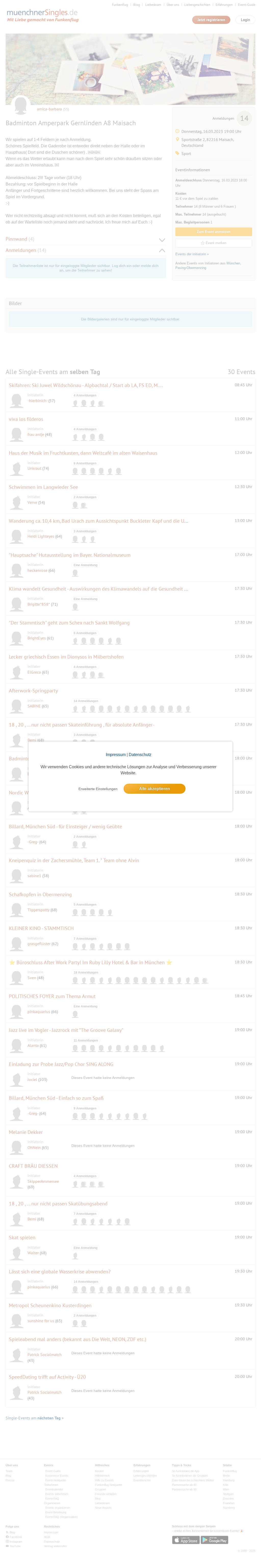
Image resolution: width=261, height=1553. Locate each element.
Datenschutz (140, 754)
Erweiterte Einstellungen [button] (98, 789)
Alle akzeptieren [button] (154, 789)
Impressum (116, 754)
